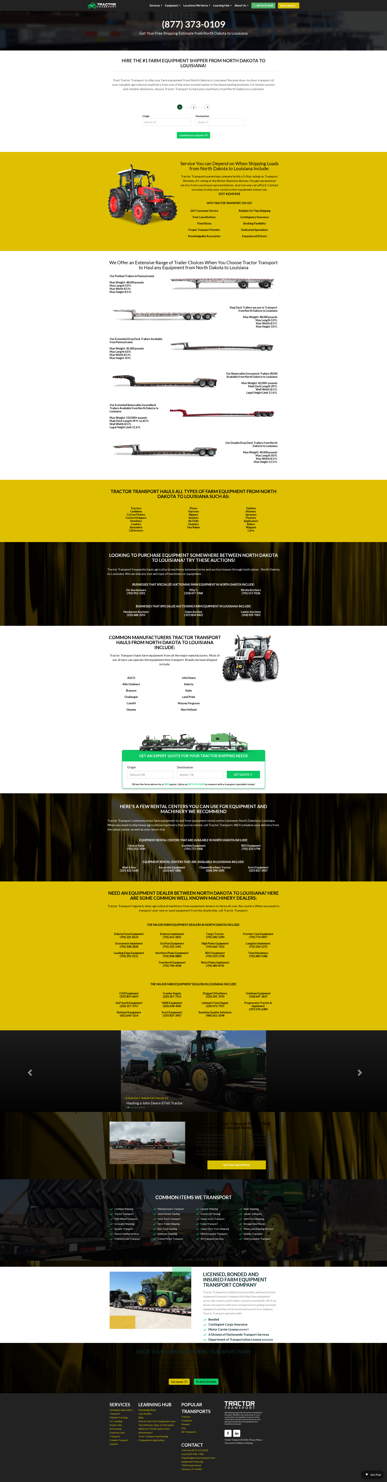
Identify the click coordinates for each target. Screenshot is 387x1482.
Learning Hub (221, 5)
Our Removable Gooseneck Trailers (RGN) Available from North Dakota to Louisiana (251, 375)
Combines (136, 511)
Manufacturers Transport (171, 1208)
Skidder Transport (253, 1233)
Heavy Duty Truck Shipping (215, 1228)
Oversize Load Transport (127, 1238)
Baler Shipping (251, 1208)
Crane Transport (209, 1223)
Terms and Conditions (234, 1443)
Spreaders (136, 527)
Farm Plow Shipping (254, 1218)
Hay (183, 1428)
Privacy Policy (255, 1440)
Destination (202, 116)
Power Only (116, 1425)
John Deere (189, 677)
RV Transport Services (212, 1238)
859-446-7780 (195, 1454)
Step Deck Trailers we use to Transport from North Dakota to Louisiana (253, 309)
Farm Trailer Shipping (169, 1223)
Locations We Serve (195, 5)
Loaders (136, 524)
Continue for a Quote (191, 135)
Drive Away (116, 1428)
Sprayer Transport (123, 1228)
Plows (193, 508)
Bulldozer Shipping (167, 1233)
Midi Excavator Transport (257, 1238)
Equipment (171, 5)
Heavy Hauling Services (126, 1233)
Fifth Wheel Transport (125, 1218)
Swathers (136, 521)
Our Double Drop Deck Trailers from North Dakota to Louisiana (251, 444)
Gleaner (131, 709)
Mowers (251, 511)
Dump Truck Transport (212, 1218)
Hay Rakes (193, 527)
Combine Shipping (123, 1208)
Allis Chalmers (131, 684)
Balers (251, 524)
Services (155, 5)
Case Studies (144, 1413)
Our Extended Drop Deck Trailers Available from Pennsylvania (136, 340)
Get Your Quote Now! (236, 1165)
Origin (146, 116)
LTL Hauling (116, 1421)
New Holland (189, 709)
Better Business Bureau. (233, 180)
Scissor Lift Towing (210, 1213)
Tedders (251, 508)
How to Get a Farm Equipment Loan (156, 1421)
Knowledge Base (147, 1409)
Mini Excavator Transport (214, 1233)
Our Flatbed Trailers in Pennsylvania (132, 276)
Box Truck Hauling (167, 1228)
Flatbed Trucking (119, 1417)
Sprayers (251, 514)
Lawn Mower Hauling (169, 1213)
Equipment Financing (192, 1461)
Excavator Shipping (124, 1223)
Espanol (114, 1443)
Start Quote (287, 5)
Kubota (188, 684)
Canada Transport (119, 1440)
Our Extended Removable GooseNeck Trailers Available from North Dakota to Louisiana (134, 408)
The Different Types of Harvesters (156, 1425)
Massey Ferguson (189, 703)
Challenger (131, 697)
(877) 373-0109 (265, 5)
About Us (240, 5)
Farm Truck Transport (169, 1218)
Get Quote (177, 1381)
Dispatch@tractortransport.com (198, 1457)
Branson (131, 690)
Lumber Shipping (209, 1208)
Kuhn (188, 690)
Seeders (194, 517)
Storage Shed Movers (255, 1223)
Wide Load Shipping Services (258, 1228)
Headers (193, 524)
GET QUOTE (241, 774)
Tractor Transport (123, 1213)
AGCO (131, 677)
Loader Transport (253, 1213)
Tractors (136, 508)
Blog (140, 1417)
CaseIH (131, 703)
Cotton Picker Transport (170, 1238)
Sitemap (249, 1443)
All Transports (188, 1431)
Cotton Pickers (136, 514)
